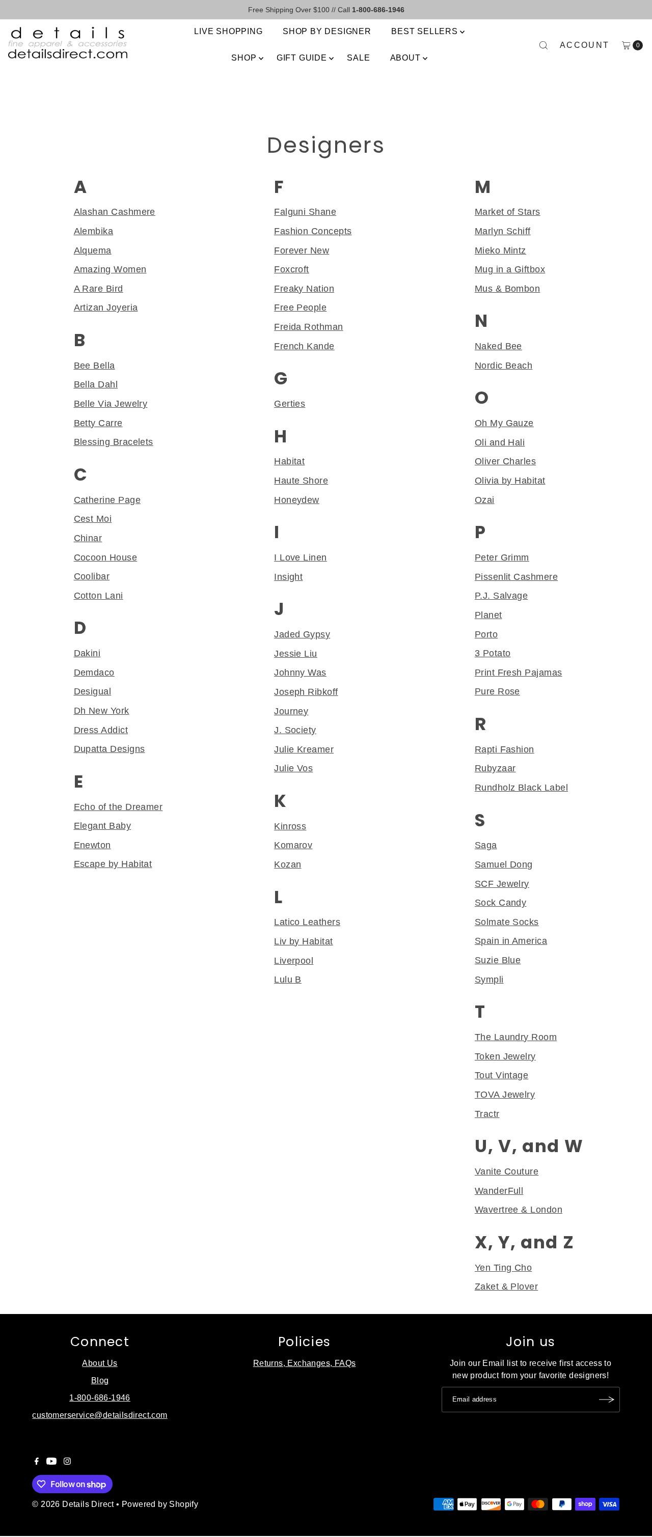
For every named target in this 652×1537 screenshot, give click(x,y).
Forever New (301, 250)
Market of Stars (507, 211)
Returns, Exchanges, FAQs (304, 1363)
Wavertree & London (518, 1209)
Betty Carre (98, 422)
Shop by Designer (327, 31)
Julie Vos (293, 768)
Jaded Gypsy (302, 634)
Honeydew (296, 499)
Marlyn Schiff (503, 231)
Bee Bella (94, 365)
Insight (288, 576)
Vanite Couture (506, 1171)
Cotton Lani (98, 595)
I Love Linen (300, 557)
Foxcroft (291, 269)
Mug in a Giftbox (510, 269)
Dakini (87, 653)
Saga (486, 845)
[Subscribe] (607, 1399)
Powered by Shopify (160, 1504)
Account (584, 45)
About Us (99, 1363)
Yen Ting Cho (503, 1267)
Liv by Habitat (303, 941)
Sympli (489, 979)
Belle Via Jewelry (111, 403)
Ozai (485, 499)
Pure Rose (497, 691)
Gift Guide (302, 57)
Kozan (287, 864)
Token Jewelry (505, 1056)
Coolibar (92, 576)
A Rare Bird (98, 288)
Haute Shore (301, 480)
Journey (291, 711)
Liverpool (293, 960)
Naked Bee (498, 346)
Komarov (293, 845)
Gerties (289, 403)
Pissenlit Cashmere (516, 576)
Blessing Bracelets (113, 441)
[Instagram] (67, 1462)
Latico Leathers (307, 921)
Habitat (289, 461)
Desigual (93, 691)
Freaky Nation (304, 288)
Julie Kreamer (304, 749)
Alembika (94, 231)
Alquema (93, 250)
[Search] (543, 45)
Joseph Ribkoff (306, 691)
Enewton (92, 845)
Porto (486, 634)
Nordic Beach (504, 365)
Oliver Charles (505, 461)
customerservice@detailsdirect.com (99, 1415)
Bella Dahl (96, 384)
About (405, 57)
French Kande (304, 346)
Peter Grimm (502, 557)
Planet (488, 614)
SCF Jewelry (502, 883)
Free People (300, 307)
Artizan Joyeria (106, 307)
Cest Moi (93, 518)
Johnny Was (300, 672)
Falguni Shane (305, 211)
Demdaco (94, 672)
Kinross (290, 826)
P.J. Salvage (501, 595)
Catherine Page (107, 499)
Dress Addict (101, 729)
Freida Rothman (308, 326)
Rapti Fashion (504, 749)
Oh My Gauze (504, 422)
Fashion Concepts (312, 231)
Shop (243, 57)
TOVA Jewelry (505, 1094)
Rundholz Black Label (521, 787)
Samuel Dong (504, 864)
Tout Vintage (502, 1075)
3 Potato (493, 653)
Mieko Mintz (500, 250)
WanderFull (499, 1190)
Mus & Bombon (507, 288)
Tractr (487, 1113)
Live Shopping (228, 31)
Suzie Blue (498, 960)
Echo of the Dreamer (118, 806)
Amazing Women (110, 269)
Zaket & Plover (506, 1286)
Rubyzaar (495, 768)
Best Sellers (424, 31)
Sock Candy (501, 902)
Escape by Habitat (113, 863)
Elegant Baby (102, 825)
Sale (358, 57)
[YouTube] (51, 1462)
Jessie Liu (295, 653)
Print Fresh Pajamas (518, 672)
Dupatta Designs (109, 748)
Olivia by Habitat (510, 480)
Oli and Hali (500, 442)
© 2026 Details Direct (73, 1504)
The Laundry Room (516, 1036)
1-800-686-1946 (99, 1397)
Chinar (88, 538)
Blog (100, 1380)
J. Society (295, 729)
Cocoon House (106, 557)
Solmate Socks (507, 921)
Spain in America (511, 940)
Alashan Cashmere (114, 211)
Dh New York (101, 710)
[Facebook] (37, 1462)
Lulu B (288, 979)
